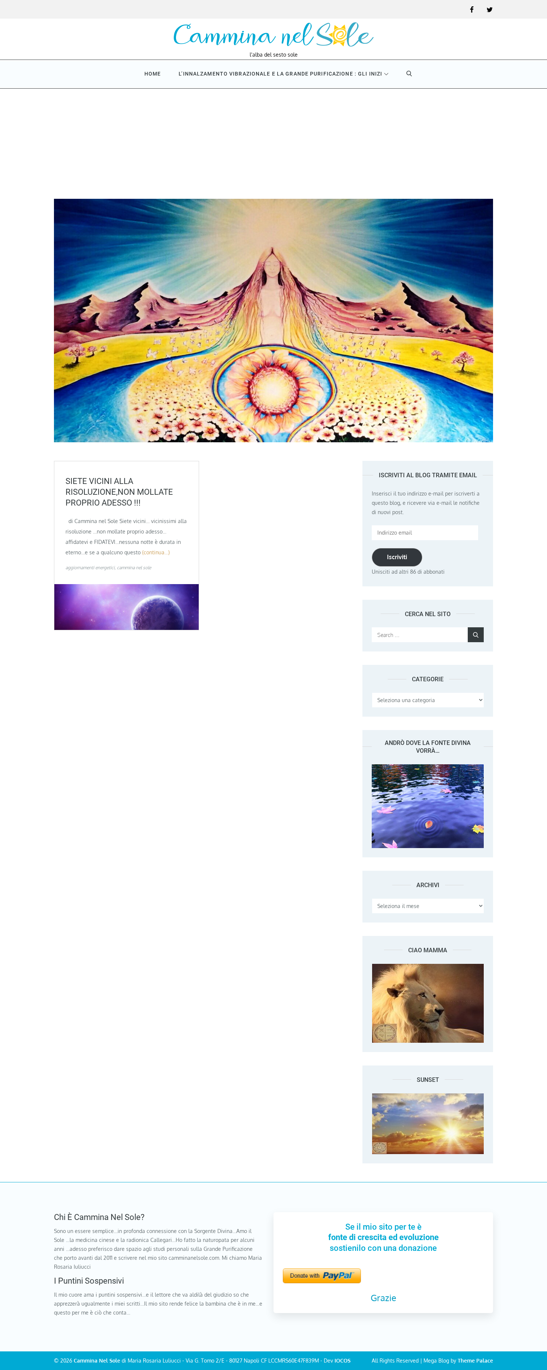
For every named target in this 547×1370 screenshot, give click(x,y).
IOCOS (343, 1360)
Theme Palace (475, 1360)
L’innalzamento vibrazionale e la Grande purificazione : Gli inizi (280, 74)
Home (152, 74)
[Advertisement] (273, 143)
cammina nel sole (134, 567)
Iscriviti (397, 557)
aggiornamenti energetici (90, 567)
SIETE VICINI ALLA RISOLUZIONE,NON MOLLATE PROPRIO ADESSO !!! (119, 492)
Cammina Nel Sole (97, 1360)
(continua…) (156, 552)
